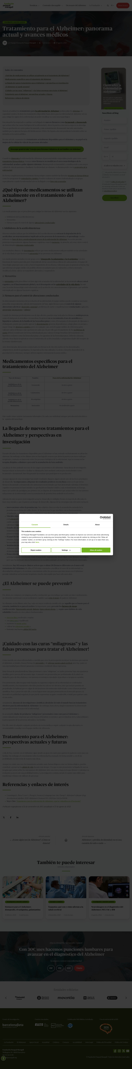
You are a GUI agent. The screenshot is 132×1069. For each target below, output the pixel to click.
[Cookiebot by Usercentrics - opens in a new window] (101, 517)
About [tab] (97, 524)
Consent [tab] (35, 524)
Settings (65, 550)
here (37, 542)
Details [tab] (66, 524)
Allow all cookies (96, 550)
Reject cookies (36, 550)
